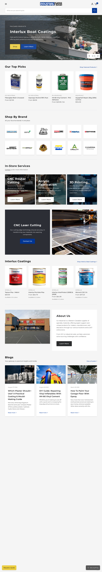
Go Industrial (10, 95)
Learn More (46, 200)
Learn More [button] (28, 47)
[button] (64, 343)
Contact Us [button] (27, 241)
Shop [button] (15, 47)
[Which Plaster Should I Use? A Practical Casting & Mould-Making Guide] (19, 374)
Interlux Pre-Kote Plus (36, 292)
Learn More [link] (15, 200)
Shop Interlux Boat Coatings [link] (86, 261)
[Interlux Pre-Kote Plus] (39, 277)
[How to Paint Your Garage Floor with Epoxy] (82, 374)
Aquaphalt (79, 95)
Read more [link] (11, 412)
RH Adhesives (57, 95)
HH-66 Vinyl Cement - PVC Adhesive (61, 99)
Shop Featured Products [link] (88, 67)
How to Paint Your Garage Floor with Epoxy (80, 394)
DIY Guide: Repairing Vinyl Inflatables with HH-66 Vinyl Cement (50, 394)
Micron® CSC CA (81, 292)
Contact (8, 170)
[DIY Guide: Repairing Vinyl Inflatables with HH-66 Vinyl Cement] (51, 374)
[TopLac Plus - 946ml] (15, 277)
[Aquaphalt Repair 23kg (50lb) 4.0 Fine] (86, 82)
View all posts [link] (91, 361)
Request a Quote (9, 567)
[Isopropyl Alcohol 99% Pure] (39, 82)
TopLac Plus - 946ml (12, 292)
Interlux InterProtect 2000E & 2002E (62, 293)
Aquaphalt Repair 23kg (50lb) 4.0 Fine (86, 99)
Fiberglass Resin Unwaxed (14, 98)
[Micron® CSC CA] (86, 277)
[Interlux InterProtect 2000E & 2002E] (63, 277)
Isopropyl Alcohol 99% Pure (38, 98)
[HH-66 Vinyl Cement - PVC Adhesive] (63, 82)
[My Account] (92, 4)
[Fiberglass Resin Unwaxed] (15, 82)
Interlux (8, 290)
